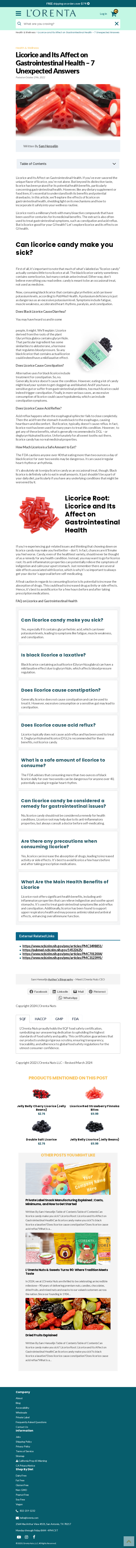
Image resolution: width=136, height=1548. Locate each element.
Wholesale (21, 1445)
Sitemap (20, 1488)
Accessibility (22, 1440)
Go (113, 1413)
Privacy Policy (23, 1479)
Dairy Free (21, 1508)
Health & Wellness (26, 32)
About (19, 1430)
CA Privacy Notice (25, 1498)
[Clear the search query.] (116, 23)
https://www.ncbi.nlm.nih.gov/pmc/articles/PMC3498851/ (62, 946)
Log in (103, 13)
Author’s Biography (60, 979)
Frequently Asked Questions (31, 1454)
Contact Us (22, 1459)
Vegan (19, 1536)
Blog (18, 1435)
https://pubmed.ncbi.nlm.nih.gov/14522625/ (52, 950)
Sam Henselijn (48, 146)
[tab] (37, 936)
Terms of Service (25, 1483)
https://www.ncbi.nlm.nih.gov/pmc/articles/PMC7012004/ (62, 954)
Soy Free (20, 1532)
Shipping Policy (24, 1474)
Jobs (18, 1469)
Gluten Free (22, 1517)
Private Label (23, 1449)
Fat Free (20, 1512)
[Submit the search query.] (19, 23)
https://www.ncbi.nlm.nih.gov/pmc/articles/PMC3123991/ (62, 958)
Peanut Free (22, 1527)
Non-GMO (21, 1522)
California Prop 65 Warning (32, 1493)
